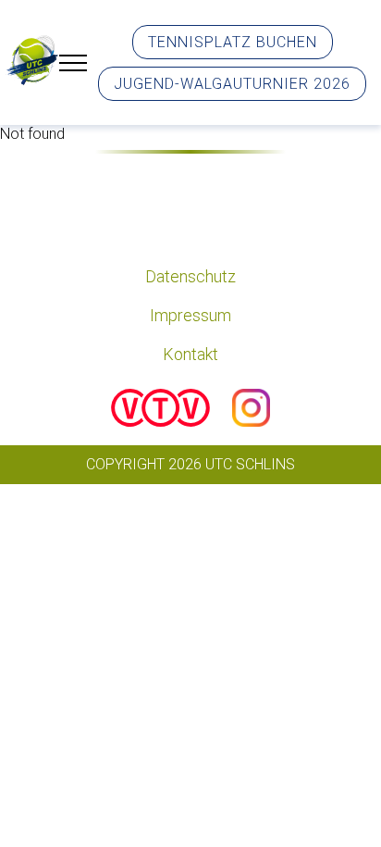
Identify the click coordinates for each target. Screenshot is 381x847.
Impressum (190, 315)
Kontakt (190, 354)
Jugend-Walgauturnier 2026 (232, 84)
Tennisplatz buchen (232, 42)
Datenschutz (190, 276)
